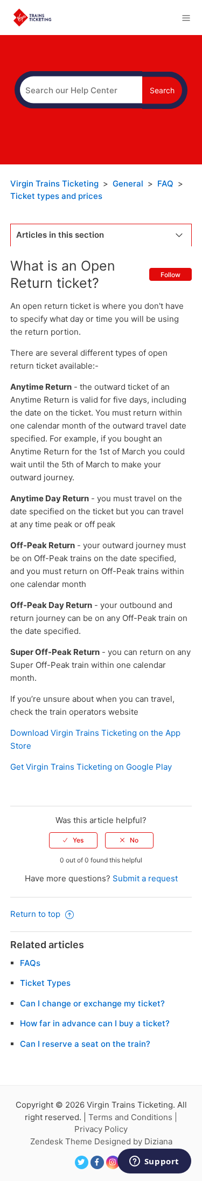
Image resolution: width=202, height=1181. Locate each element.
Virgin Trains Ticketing (54, 183)
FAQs (30, 963)
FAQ (165, 183)
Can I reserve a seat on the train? (85, 1044)
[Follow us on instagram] (113, 1162)
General (128, 183)
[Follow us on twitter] (81, 1162)
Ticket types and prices (56, 196)
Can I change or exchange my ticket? (92, 1003)
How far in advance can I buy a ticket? (95, 1023)
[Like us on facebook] (97, 1162)
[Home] (32, 17)
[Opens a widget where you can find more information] (154, 1162)
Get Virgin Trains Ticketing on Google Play (91, 767)
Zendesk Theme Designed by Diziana (101, 1141)
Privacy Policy (101, 1129)
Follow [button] (170, 275)
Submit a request (145, 878)
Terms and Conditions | (132, 1117)
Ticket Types (45, 983)
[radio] (73, 840)
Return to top (36, 914)
